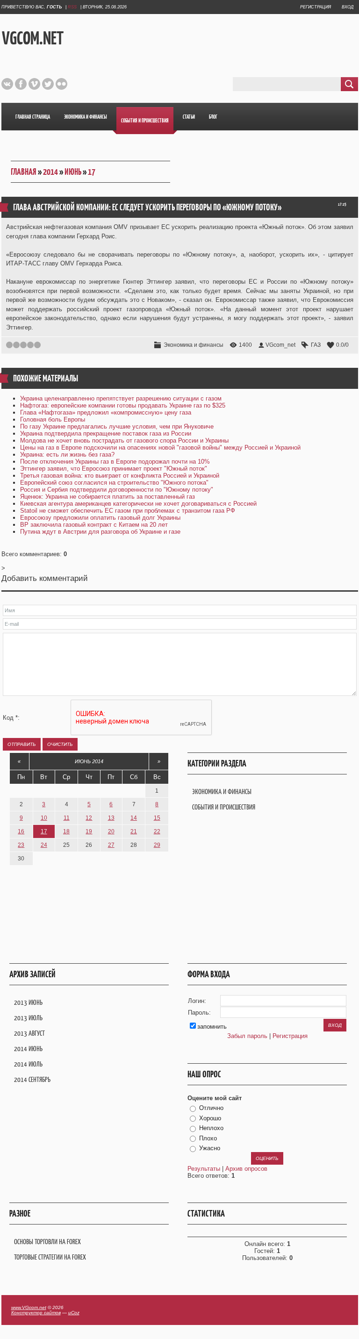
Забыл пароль (247, 1035)
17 (91, 172)
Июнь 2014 (89, 761)
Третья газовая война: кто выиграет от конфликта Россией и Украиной (119, 475)
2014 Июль (28, 1064)
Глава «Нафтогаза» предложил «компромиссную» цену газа (105, 412)
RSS (72, 7)
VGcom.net (33, 38)
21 (133, 831)
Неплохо (211, 1127)
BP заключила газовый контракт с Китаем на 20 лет (94, 524)
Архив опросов (246, 1168)
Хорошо (210, 1118)
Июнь (73, 172)
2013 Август (29, 1033)
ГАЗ (316, 345)
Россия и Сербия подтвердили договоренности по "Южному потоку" (116, 489)
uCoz (73, 1312)
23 (21, 845)
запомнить (212, 1026)
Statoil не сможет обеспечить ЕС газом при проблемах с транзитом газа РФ (127, 510)
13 (111, 818)
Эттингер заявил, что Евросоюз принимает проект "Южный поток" (113, 468)
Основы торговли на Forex (47, 1241)
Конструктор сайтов (36, 1312)
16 (21, 831)
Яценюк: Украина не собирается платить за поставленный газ (107, 496)
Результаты (203, 1168)
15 (157, 818)
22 (157, 831)
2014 (50, 172)
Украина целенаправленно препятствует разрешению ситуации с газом (121, 398)
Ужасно (209, 1148)
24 (44, 845)
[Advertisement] (220, 37)
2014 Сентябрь (32, 1079)
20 (111, 831)
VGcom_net (280, 345)
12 (89, 818)
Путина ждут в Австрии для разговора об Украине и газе (100, 531)
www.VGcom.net (28, 1307)
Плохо (208, 1138)
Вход (347, 7)
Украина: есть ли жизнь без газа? (67, 454)
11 (67, 818)
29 (157, 845)
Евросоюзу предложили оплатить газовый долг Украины (100, 517)
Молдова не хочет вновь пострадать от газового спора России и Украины (124, 440)
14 (133, 818)
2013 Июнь (28, 1002)
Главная (23, 172)
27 (111, 845)
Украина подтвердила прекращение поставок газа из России (105, 433)
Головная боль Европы (52, 419)
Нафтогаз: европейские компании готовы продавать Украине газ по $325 (122, 405)
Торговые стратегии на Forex (50, 1257)
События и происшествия (223, 806)
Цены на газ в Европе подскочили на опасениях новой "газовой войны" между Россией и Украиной (160, 447)
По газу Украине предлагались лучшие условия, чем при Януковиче (117, 426)
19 (89, 831)
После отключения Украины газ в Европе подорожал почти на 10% (115, 461)
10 (44, 818)
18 (66, 831)
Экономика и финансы (193, 345)
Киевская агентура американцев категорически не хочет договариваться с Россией (138, 503)
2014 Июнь (28, 1048)
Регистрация (315, 7)
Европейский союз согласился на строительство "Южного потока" (114, 482)
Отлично (211, 1107)
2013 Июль (28, 1017)
